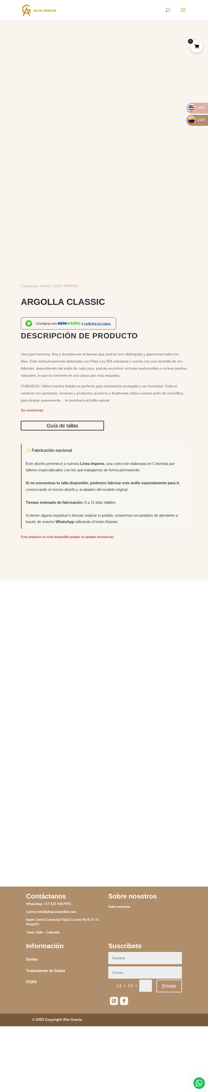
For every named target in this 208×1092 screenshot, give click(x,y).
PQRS (31, 982)
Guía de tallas (62, 425)
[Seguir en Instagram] (114, 1001)
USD (196, 108)
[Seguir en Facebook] (124, 1001)
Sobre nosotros (119, 907)
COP (196, 120)
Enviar (169, 986)
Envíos (32, 959)
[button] (179, 60)
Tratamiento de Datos (45, 971)
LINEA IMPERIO (66, 286)
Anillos (45, 286)
